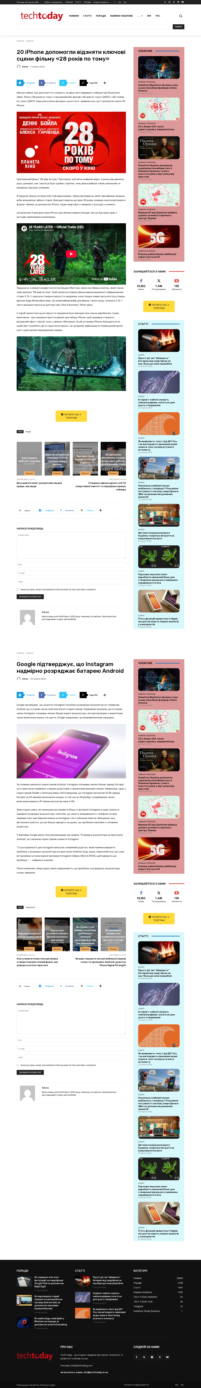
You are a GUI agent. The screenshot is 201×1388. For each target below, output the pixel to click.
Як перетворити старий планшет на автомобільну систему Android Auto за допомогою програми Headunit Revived (48, 1302)
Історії (28, 431)
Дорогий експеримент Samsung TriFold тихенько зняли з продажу (57, 459)
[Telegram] (152, 1357)
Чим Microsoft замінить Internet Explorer (85, 459)
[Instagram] (169, 2)
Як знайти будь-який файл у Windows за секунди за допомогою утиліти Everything (50, 1321)
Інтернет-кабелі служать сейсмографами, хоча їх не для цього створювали (156, 402)
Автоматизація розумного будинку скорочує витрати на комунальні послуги (156, 535)
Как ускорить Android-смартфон (29, 459)
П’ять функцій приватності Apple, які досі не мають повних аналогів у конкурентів (158, 621)
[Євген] (19, 67)
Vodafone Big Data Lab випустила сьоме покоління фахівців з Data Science (158, 88)
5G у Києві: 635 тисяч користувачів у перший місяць (156, 128)
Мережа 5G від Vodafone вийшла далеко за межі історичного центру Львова (157, 215)
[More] (104, 83)
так (141, 279)
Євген (25, 67)
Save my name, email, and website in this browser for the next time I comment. (58, 589)
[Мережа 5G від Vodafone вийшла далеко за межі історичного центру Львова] (159, 195)
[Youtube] (182, 2)
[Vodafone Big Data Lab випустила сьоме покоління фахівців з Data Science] (159, 67)
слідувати (159, 279)
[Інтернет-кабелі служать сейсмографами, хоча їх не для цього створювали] (159, 382)
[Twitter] (174, 2)
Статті (141, 355)
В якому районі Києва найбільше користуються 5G (157, 255)
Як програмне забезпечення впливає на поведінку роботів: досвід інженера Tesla (113, 459)
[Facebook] (165, 2)
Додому (20, 40)
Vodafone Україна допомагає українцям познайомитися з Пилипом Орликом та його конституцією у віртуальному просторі (156, 171)
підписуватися (177, 279)
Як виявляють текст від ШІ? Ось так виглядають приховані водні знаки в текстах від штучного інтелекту (157, 445)
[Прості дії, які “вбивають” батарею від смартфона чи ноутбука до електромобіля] (159, 340)
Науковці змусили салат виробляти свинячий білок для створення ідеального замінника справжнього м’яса (158, 578)
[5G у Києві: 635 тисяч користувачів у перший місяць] (159, 109)
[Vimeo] (178, 2)
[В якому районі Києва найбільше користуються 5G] (159, 236)
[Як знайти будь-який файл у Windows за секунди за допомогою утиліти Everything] (24, 1322)
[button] (180, 16)
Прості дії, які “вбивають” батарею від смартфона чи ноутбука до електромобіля (155, 361)
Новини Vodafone (146, 82)
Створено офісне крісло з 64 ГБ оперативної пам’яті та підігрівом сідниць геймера (101, 486)
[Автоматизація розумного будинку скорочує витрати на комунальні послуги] (159, 515)
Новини (29, 40)
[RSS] (144, 1357)
